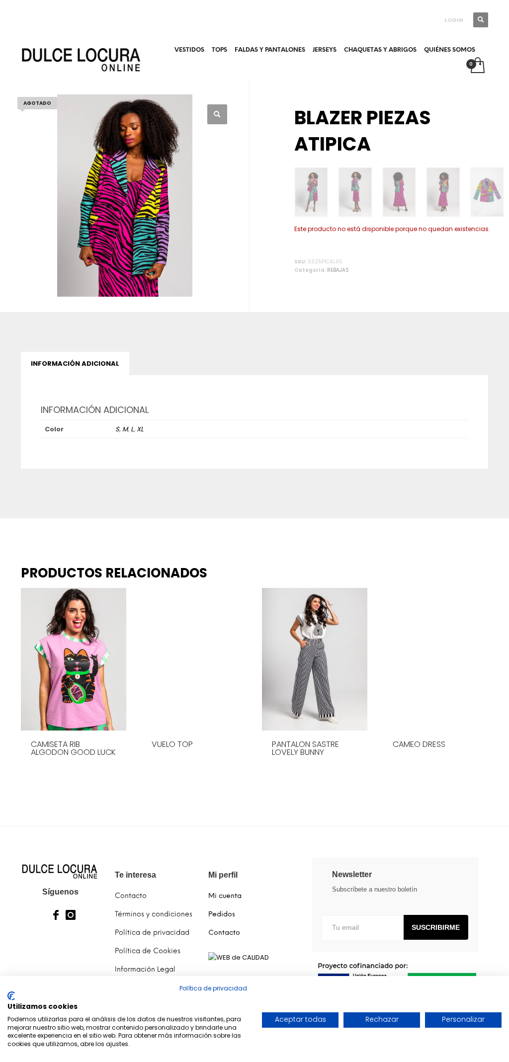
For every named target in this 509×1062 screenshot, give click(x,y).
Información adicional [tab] (75, 363)
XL (140, 429)
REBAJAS (338, 270)
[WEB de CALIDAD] (238, 957)
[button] (217, 114)
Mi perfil (223, 875)
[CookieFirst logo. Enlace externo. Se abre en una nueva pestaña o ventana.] (11, 995)
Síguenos (60, 892)
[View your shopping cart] (477, 66)
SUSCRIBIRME (436, 927)
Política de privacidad (213, 988)
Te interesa (135, 875)
